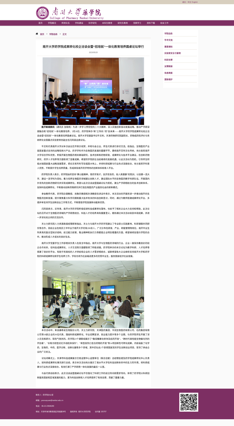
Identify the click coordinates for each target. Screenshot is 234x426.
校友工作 (164, 23)
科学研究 (93, 23)
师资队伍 (65, 23)
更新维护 (168, 79)
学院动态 (168, 33)
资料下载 (151, 23)
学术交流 (168, 40)
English (195, 2)
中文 (189, 2)
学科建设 (79, 23)
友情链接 (168, 66)
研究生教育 (123, 23)
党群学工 (137, 23)
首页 (40, 23)
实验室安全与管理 (172, 53)
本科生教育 (107, 23)
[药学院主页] (70, 13)
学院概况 (52, 23)
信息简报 (168, 73)
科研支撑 (168, 60)
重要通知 (168, 47)
